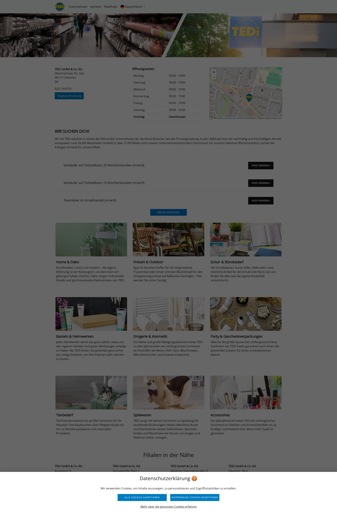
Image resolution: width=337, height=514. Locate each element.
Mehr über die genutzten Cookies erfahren (168, 507)
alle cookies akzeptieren (142, 497)
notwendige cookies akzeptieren (195, 497)
